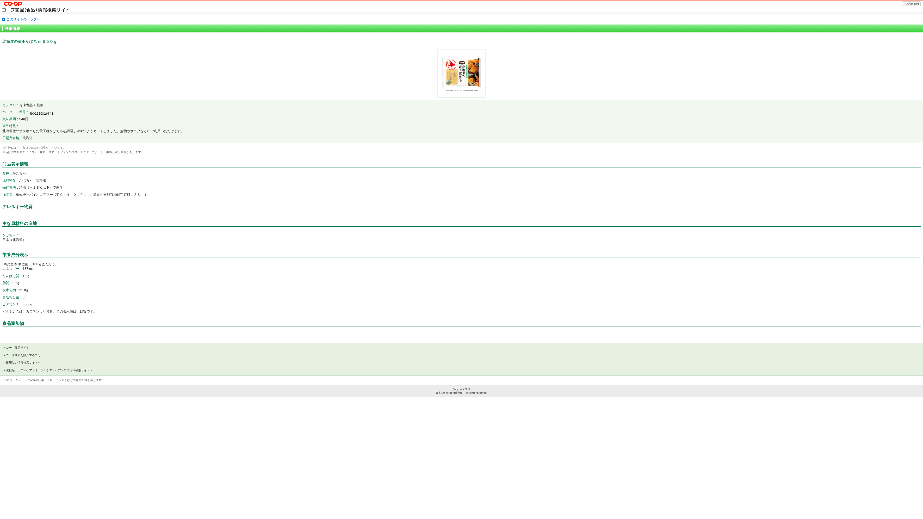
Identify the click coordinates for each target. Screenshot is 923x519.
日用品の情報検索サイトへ (23, 362)
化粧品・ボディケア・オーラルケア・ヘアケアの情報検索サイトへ (49, 370)
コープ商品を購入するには (23, 355)
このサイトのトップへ (23, 19)
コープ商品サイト (17, 347)
